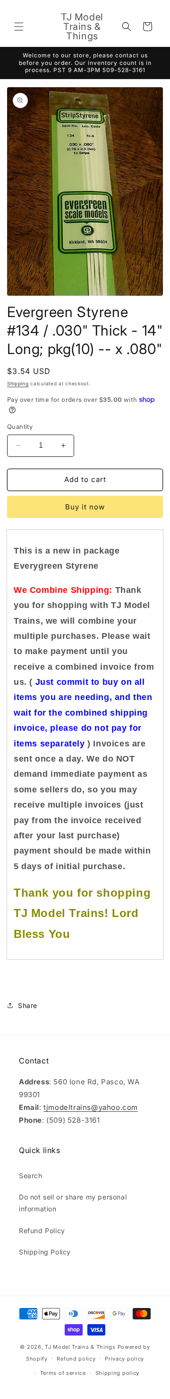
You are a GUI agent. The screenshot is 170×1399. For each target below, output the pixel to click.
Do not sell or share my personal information (73, 1203)
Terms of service (63, 1373)
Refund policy (76, 1358)
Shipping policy (117, 1373)
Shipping (18, 383)
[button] (18, 26)
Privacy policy (124, 1358)
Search (30, 1176)
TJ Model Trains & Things (80, 1347)
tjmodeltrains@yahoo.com (90, 1107)
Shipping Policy (45, 1252)
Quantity (20, 426)
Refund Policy (42, 1230)
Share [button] (27, 1005)
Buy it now (85, 506)
